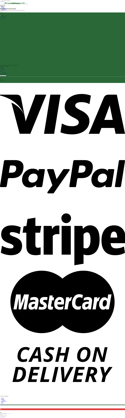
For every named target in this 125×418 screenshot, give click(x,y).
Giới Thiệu (2, 69)
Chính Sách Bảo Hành (3, 74)
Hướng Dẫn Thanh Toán (3, 73)
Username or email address (3, 413)
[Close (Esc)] (124, 0)
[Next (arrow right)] (124, 209)
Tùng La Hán (4, 400)
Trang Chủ (2, 398)
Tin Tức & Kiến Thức (3, 9)
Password (1, 414)
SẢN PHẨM (2, 7)
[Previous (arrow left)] (1, 209)
